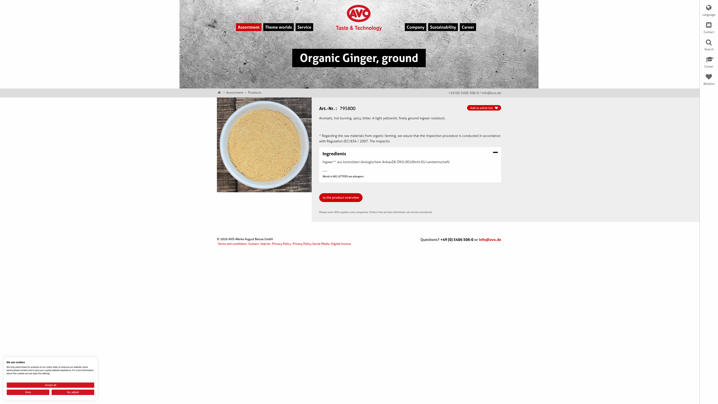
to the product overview (341, 197)
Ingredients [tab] (334, 153)
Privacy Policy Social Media (311, 244)
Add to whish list (481, 108)
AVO (359, 13)
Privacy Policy (281, 244)
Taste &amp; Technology (359, 28)
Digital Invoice (341, 244)
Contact (253, 244)
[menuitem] (248, 27)
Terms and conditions (232, 244)
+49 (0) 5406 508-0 (463, 93)
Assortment (234, 92)
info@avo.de (491, 93)
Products (254, 92)
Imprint (265, 244)
